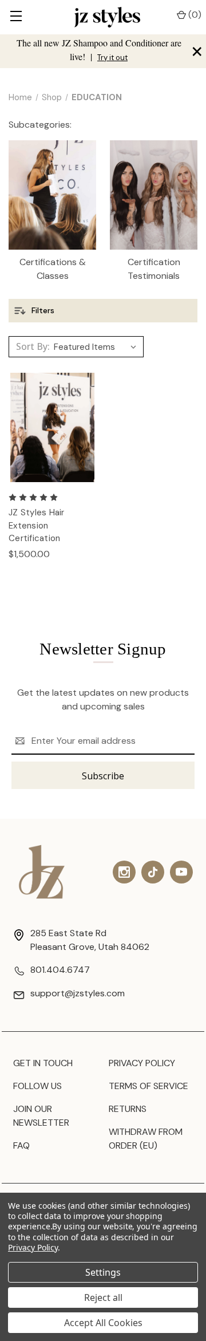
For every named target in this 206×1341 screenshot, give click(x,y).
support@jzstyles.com (77, 993)
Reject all (103, 1297)
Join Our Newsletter (41, 1116)
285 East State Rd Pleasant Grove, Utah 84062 (89, 940)
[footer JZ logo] (41, 872)
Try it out (112, 57)
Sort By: (33, 346)
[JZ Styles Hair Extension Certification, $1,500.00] (52, 427)
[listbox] (97, 347)
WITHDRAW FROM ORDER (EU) (146, 1138)
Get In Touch (43, 1063)
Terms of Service (148, 1086)
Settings (103, 1272)
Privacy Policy (142, 1063)
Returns (127, 1109)
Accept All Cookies (103, 1322)
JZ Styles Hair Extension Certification (37, 525)
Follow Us (37, 1086)
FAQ (21, 1145)
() (193, 15)
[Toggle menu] (15, 17)
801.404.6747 (60, 970)
